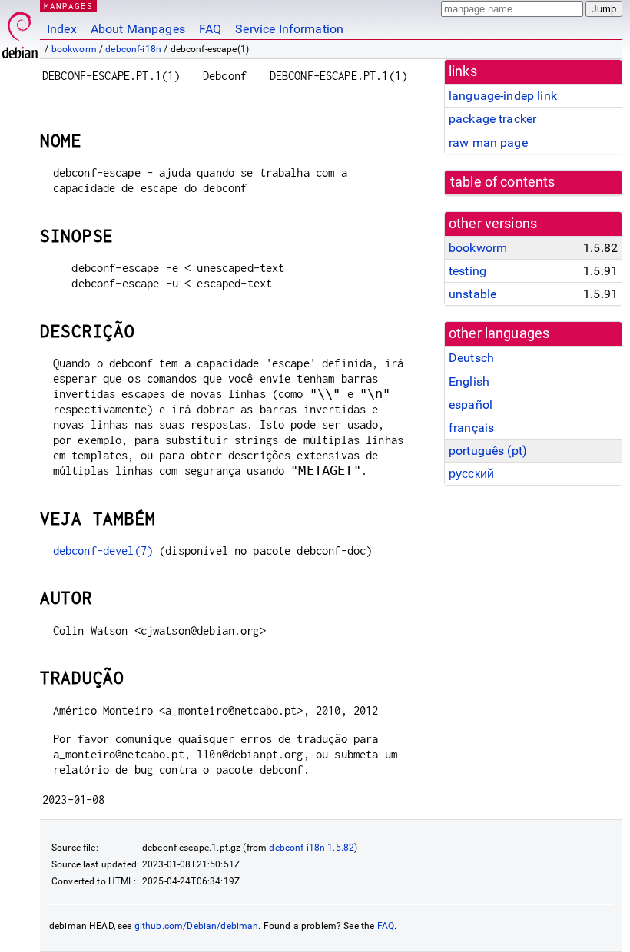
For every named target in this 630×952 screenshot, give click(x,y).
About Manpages (138, 29)
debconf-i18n (133, 49)
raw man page (488, 142)
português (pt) (488, 450)
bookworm (74, 49)
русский (471, 473)
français (471, 427)
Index (62, 29)
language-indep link (503, 95)
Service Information (289, 29)
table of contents (502, 182)
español (470, 404)
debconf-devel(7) (103, 550)
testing (467, 271)
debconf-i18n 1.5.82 (311, 847)
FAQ (210, 29)
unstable (472, 294)
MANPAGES (68, 6)
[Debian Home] (20, 31)
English (469, 381)
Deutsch (471, 357)
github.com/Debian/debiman (196, 925)
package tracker (492, 118)
